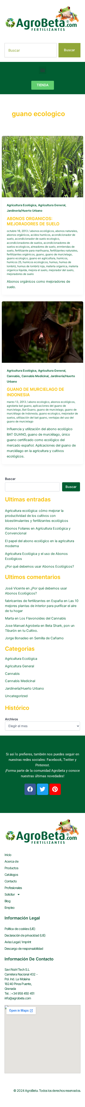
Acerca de (11, 861)
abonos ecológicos (42, 231)
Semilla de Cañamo (49, 638)
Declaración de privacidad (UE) (25, 935)
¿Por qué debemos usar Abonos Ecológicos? (39, 566)
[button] (42, 70)
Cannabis (13, 376)
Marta (9, 618)
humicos (62, 258)
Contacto (11, 881)
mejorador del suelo (61, 270)
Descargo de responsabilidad (24, 948)
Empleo (9, 907)
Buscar (10, 479)
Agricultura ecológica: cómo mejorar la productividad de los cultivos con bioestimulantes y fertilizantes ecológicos (36, 516)
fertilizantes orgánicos (21, 254)
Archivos (11, 719)
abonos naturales (66, 231)
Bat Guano (29, 409)
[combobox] (31, 50)
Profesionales (13, 888)
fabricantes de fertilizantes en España (34, 601)
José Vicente (15, 588)
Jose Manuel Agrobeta (22, 626)
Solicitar (10, 894)
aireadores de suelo (43, 246)
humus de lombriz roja (31, 266)
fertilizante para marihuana (32, 250)
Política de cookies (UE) (20, 929)
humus (53, 262)
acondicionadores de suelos (24, 242)
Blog (7, 901)
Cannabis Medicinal (35, 376)
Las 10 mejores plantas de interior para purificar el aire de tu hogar (41, 606)
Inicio (8, 855)
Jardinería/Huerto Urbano (24, 210)
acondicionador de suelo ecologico (37, 238)
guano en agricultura (42, 258)
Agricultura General (51, 205)
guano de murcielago (58, 254)
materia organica (56, 266)
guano (40, 254)
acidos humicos (40, 234)
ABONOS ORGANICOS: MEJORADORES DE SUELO (33, 221)
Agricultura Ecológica (21, 205)
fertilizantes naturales (63, 250)
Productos (11, 868)
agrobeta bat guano (19, 405)
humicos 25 (14, 262)
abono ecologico (38, 402)
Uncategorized (16, 696)
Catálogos (11, 874)
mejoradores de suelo (20, 274)
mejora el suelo (37, 270)
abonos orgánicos (18, 234)
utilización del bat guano (31, 417)
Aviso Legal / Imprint (18, 942)
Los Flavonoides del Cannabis (42, 618)
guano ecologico (17, 258)
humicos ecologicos (35, 262)
